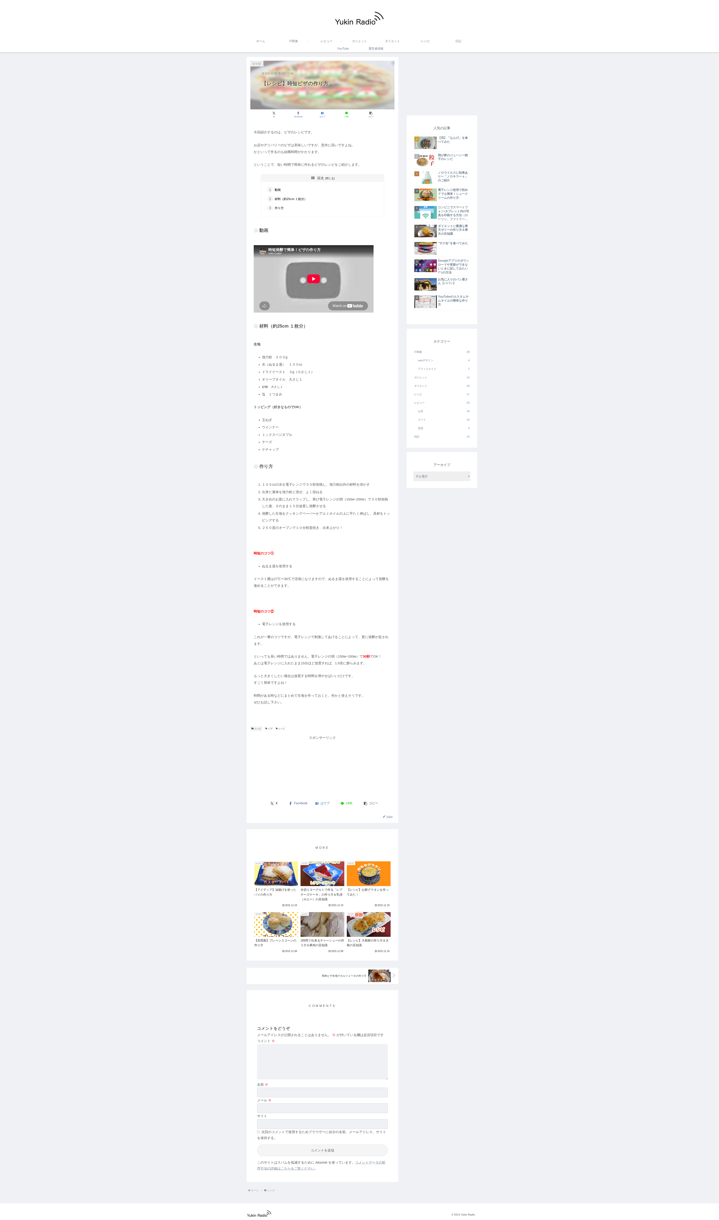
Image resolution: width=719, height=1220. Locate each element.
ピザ (270, 728)
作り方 (279, 208)
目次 (320, 178)
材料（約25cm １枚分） (291, 199)
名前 (262, 1084)
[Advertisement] (286, 767)
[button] (370, 114)
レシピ (257, 728)
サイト (262, 1116)
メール (264, 1100)
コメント (266, 1041)
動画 (278, 189)
